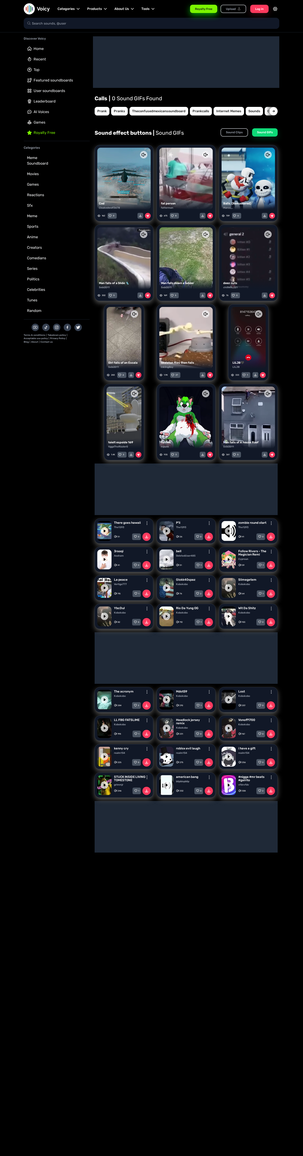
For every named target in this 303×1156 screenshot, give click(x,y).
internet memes (228, 111)
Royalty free (44, 132)
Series (32, 268)
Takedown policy (57, 335)
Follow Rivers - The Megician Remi (252, 553)
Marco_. (228, 207)
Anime (32, 237)
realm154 (119, 752)
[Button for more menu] (147, 523)
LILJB (236, 367)
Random (34, 310)
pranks (119, 111)
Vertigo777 (120, 584)
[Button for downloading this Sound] (146, 537)
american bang (187, 777)
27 (177, 375)
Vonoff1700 (246, 720)
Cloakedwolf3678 (109, 207)
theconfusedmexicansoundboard (159, 111)
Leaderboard (45, 101)
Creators (34, 247)
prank (102, 111)
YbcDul (119, 608)
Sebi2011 (104, 287)
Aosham (119, 555)
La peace (121, 579)
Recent (40, 59)
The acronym (124, 691)
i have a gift (246, 748)
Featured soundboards (53, 80)
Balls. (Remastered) (237, 203)
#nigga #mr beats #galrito (251, 778)
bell (178, 551)
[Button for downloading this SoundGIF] (140, 216)
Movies (33, 174)
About (34, 342)
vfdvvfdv (243, 784)
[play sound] (104, 531)
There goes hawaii (127, 522)
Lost (241, 691)
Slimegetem (247, 579)
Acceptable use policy (36, 338)
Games (39, 122)
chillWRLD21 (230, 287)
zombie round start (252, 522)
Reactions (35, 195)
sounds (254, 111)
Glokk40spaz (185, 579)
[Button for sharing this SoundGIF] (148, 216)
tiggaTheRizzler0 (118, 446)
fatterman (167, 207)
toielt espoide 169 (120, 442)
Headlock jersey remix (188, 721)
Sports (32, 226)
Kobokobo (182, 584)
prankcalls (201, 111)
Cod (102, 203)
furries (166, 442)
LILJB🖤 (238, 362)
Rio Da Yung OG (187, 608)
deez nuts (230, 283)
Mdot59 (181, 691)
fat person (168, 203)
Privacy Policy (57, 338)
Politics (33, 279)
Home (39, 48)
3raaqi (118, 551)
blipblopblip (182, 781)
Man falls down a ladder (177, 283)
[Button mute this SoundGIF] (143, 154)
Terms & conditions (34, 335)
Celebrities (36, 289)
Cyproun (243, 559)
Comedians (36, 258)
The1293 (119, 527)
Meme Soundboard (37, 161)
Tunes (32, 300)
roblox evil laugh (188, 748)
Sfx (30, 205)
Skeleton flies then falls (177, 362)
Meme (32, 216)
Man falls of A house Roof (240, 442)
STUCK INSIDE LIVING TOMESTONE (130, 778)
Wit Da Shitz (247, 608)
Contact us (46, 342)
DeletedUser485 (185, 555)
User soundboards (49, 90)
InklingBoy (167, 367)
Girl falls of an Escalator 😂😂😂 (130, 362)
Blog (26, 342)
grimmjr (118, 784)
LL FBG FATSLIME (127, 720)
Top (37, 69)
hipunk (165, 446)
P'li (178, 522)
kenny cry (121, 748)
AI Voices (41, 112)
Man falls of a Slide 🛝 (114, 283)
